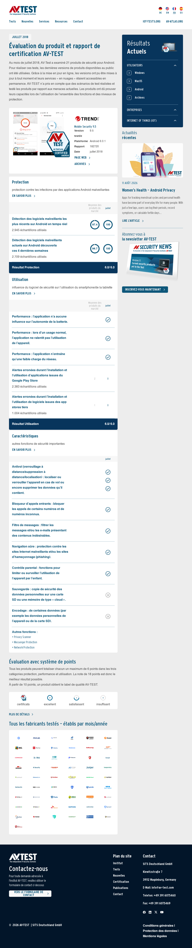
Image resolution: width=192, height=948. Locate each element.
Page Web (80, 157)
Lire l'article (131, 220)
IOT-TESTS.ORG (151, 21)
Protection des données (160, 931)
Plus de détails (19, 714)
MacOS (138, 81)
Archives (80, 164)
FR (174, 12)
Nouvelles (27, 21)
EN (167, 12)
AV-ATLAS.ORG (174, 21)
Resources (61, 21)
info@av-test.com (163, 887)
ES (181, 12)
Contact (78, 21)
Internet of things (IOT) (142, 120)
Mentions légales (155, 936)
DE (160, 12)
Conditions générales (158, 925)
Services (44, 21)
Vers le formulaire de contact (28, 893)
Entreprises (134, 110)
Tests (12, 21)
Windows (140, 73)
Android (139, 89)
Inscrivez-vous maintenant (143, 289)
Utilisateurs (134, 65)
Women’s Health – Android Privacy (148, 190)
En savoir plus (21, 196)
